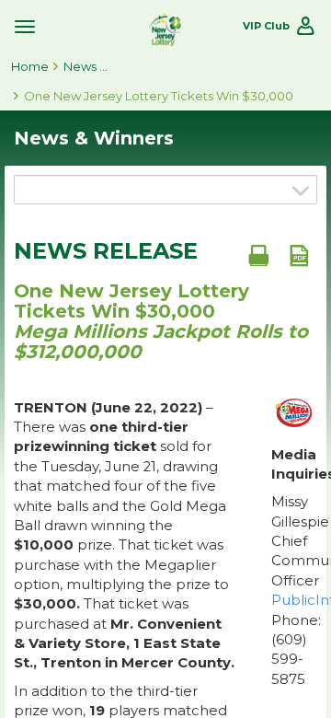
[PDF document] (299, 255)
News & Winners (86, 66)
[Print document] (258, 255)
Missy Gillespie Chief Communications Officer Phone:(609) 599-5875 (294, 590)
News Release (106, 251)
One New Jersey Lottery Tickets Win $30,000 (158, 95)
